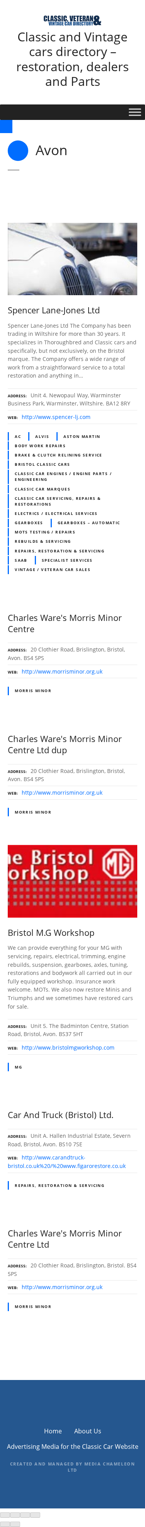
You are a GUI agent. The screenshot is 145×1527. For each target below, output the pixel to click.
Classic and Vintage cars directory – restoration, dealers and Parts (72, 58)
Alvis (42, 436)
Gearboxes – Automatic (89, 522)
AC (18, 436)
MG (18, 1067)
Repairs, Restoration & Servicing (59, 551)
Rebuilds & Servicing (43, 541)
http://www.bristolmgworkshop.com (68, 1047)
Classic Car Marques (42, 489)
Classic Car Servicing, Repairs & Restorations (58, 501)
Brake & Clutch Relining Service (58, 455)
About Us (87, 1431)
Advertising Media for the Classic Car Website (72, 1446)
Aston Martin (81, 436)
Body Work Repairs (40, 445)
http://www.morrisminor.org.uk (62, 671)
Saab (21, 560)
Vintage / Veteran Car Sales (52, 569)
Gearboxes (29, 522)
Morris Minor (33, 690)
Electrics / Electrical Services (56, 513)
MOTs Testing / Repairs (45, 532)
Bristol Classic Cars (42, 464)
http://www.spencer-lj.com (56, 417)
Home (53, 1431)
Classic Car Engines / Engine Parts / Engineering (63, 476)
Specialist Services (67, 560)
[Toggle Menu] (135, 112)
